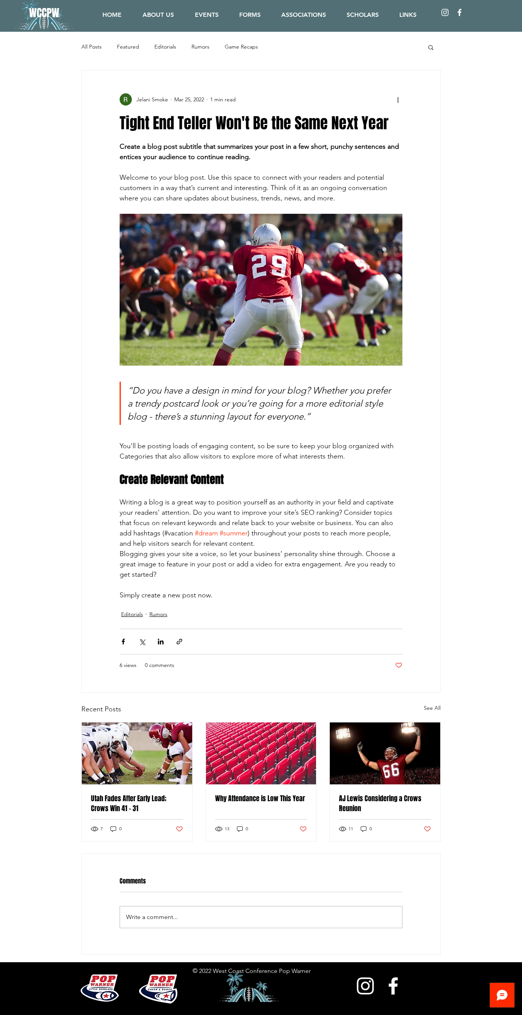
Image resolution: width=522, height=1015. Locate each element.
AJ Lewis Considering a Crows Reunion (380, 803)
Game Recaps (241, 46)
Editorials (165, 46)
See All (432, 707)
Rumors (200, 46)
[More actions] (397, 99)
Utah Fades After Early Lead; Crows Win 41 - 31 (128, 803)
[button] (408, 14)
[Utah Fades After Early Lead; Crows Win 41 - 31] (137, 753)
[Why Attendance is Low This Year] (261, 753)
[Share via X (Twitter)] (142, 641)
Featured (128, 46)
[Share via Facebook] (123, 641)
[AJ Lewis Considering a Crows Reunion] (385, 753)
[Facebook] (459, 12)
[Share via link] (179, 641)
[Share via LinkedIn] (160, 641)
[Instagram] (445, 12)
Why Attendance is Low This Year (260, 799)
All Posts (91, 46)
